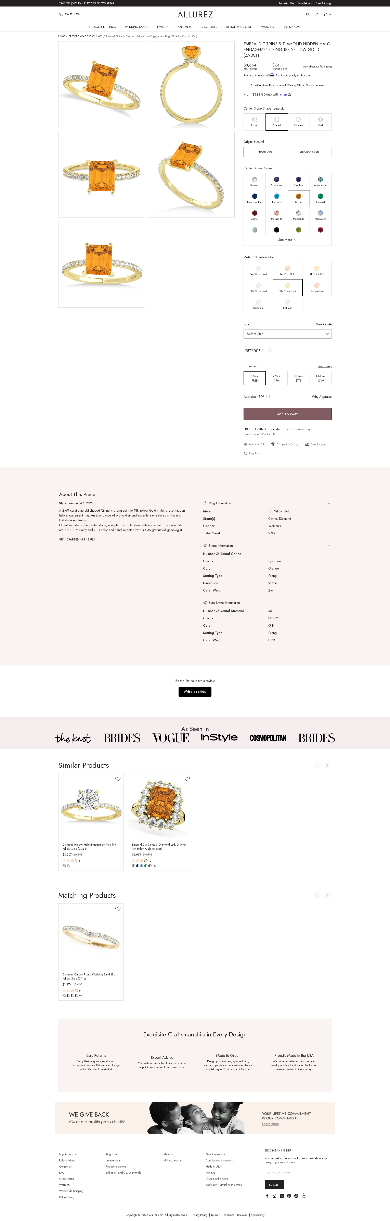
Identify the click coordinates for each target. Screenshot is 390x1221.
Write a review (195, 691)
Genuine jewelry (215, 1154)
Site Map (242, 1215)
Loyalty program (68, 1154)
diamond (64, 865)
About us (168, 1154)
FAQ (62, 1173)
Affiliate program (173, 1160)
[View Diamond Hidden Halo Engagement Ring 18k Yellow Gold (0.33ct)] (91, 805)
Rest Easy (325, 366)
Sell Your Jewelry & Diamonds (123, 1173)
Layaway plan (113, 1160)
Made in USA (286, 3)
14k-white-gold (64, 860)
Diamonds (184, 27)
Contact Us (268, 434)
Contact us (65, 1166)
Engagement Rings (102, 27)
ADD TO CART (287, 414)
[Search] (308, 14)
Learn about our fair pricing (317, 66)
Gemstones (208, 27)
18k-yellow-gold (76, 860)
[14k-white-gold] (64, 860)
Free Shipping (323, 3)
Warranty (64, 1185)
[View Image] (73, 738)
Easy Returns (305, 3)
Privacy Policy (199, 1215)
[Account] (317, 14)
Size (246, 324)
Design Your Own (239, 27)
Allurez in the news (217, 1179)
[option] (255, 122)
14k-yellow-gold (68, 860)
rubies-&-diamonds (72, 995)
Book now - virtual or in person (224, 1185)
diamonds (64, 995)
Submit (274, 1185)
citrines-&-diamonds (150, 865)
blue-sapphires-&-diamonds (68, 995)
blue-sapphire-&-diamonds (137, 865)
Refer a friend (67, 1160)
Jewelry (162, 27)
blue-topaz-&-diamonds (141, 865)
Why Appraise (322, 396)
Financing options (116, 1166)
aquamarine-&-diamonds (133, 865)
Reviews (210, 1173)
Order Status (66, 1179)
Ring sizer (111, 1154)
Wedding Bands (136, 27)
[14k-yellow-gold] (68, 860)
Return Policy (67, 1197)
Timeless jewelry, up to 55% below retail (86, 3)
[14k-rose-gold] (72, 860)
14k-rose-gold (72, 860)
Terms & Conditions (222, 1215)
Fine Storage (292, 27)
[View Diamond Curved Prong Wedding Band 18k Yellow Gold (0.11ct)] (91, 936)
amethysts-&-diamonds (76, 995)
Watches (267, 27)
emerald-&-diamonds (145, 865)
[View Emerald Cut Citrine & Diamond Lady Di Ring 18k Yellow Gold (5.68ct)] (160, 805)
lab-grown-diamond (68, 865)
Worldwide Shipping (71, 1191)
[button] (288, 350)
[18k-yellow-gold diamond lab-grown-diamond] (76, 860)
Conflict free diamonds (219, 1160)
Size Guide (324, 324)
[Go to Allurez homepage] (195, 14)
